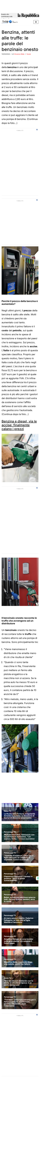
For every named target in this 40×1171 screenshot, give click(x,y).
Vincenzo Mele (19, 54)
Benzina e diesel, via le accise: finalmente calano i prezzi (19, 425)
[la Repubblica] (28, 16)
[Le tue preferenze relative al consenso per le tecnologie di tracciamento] (38, 878)
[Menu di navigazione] (35, 22)
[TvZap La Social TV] (10, 22)
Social (29, 54)
